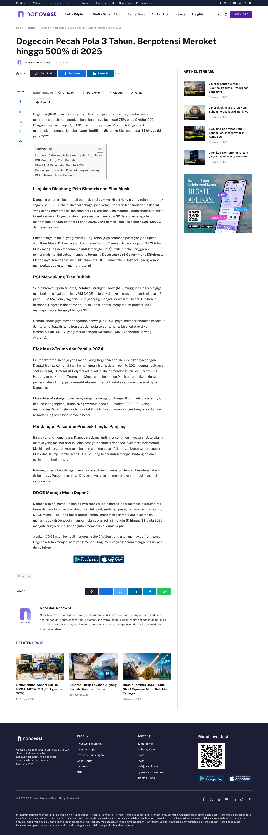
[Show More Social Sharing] (119, 73)
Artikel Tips (160, 14)
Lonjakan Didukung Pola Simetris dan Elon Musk (68, 155)
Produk (20, 3)
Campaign (125, 3)
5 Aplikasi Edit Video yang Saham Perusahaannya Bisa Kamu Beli (226, 132)
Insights (198, 14)
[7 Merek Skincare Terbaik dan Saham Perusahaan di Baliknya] (194, 112)
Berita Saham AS (105, 14)
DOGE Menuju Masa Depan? (54, 175)
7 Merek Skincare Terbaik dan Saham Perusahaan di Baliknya (228, 109)
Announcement (105, 3)
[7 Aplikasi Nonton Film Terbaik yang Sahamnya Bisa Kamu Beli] (194, 157)
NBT (69, 3)
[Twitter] (20, 112)
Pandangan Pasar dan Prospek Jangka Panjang (67, 170)
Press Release (144, 3)
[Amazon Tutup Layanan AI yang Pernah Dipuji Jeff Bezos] (93, 666)
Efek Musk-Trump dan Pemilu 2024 (59, 165)
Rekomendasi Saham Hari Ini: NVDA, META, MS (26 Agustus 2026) (39, 689)
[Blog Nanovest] (37, 14)
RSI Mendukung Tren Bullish (55, 160)
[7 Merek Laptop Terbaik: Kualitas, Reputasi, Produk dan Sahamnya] (194, 88)
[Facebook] (20, 102)
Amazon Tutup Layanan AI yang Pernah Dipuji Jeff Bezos (93, 687)
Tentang (53, 3)
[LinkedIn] (20, 122)
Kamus (181, 14)
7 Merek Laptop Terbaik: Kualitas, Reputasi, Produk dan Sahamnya (228, 87)
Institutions (84, 3)
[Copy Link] (20, 142)
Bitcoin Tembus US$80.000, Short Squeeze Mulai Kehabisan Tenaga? (146, 689)
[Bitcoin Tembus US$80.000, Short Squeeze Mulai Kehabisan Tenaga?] (147, 666)
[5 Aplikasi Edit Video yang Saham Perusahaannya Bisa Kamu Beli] (194, 133)
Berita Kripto (73, 14)
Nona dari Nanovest (39, 62)
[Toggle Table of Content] (98, 149)
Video (36, 3)
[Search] (226, 14)
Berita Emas (136, 14)
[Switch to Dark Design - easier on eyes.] (219, 14)
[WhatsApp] (20, 132)
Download (240, 14)
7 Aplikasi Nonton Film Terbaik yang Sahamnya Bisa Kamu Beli (229, 154)
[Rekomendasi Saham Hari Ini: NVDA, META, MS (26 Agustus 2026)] (40, 666)
